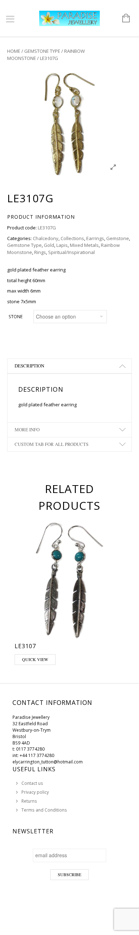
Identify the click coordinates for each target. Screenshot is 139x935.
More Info (27, 429)
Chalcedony (45, 238)
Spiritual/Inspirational (71, 252)
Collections (72, 238)
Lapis (62, 245)
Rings (40, 252)
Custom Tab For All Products (51, 444)
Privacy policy (35, 792)
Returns (29, 801)
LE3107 (25, 646)
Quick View (35, 659)
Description (29, 365)
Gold (49, 245)
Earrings (95, 238)
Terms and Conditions (44, 810)
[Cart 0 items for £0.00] (122, 19)
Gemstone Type (42, 51)
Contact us (32, 783)
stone (15, 317)
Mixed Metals (84, 245)
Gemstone (117, 238)
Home (13, 51)
